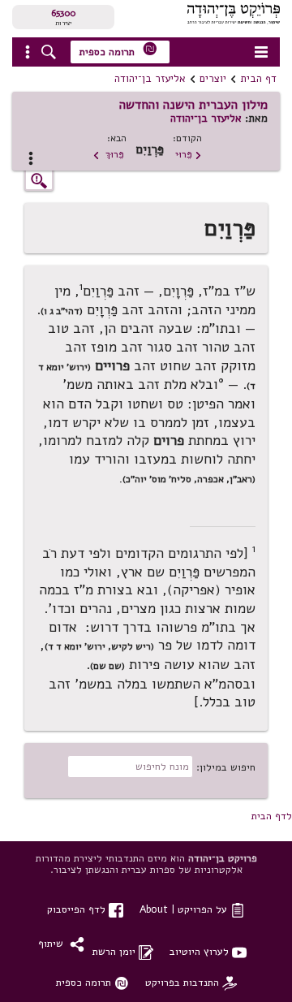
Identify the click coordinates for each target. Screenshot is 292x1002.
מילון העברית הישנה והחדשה (193, 105)
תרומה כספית (118, 49)
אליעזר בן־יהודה (150, 78)
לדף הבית (271, 816)
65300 (63, 12)
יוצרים (213, 78)
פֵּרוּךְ (108, 154)
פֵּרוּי (188, 154)
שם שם (107, 665)
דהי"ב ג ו (61, 310)
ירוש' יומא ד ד (76, 646)
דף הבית (258, 78)
